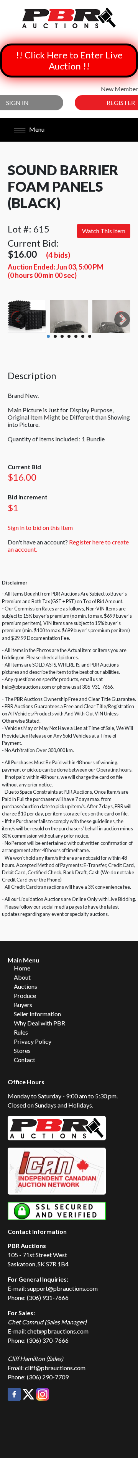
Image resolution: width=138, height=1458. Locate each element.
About (22, 977)
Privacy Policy (32, 1041)
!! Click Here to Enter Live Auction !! (69, 60)
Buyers (23, 1004)
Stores (22, 1050)
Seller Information (37, 1013)
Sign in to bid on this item (40, 527)
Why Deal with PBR (39, 1023)
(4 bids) (58, 254)
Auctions (25, 986)
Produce (25, 995)
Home (22, 968)
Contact (24, 1059)
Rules (21, 1032)
